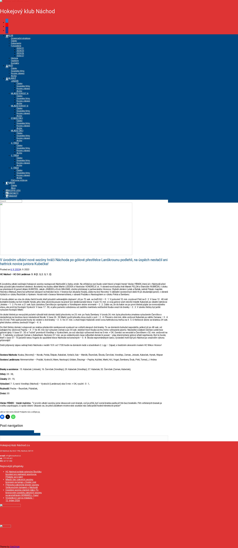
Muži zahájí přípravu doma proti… (17, 431)
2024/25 (20, 50)
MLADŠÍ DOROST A (19, 93)
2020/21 (20, 48)
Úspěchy (15, 60)
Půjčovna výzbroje (19, 180)
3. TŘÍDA (15, 155)
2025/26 (20, 53)
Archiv (14, 76)
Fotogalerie (16, 46)
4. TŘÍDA (15, 143)
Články (14, 41)
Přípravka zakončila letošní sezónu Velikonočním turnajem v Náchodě (22, 486)
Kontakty (15, 63)
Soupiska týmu (17, 71)
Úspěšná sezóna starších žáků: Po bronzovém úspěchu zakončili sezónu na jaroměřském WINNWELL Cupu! (24, 493)
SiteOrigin (15, 546)
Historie (14, 58)
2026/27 (20, 55)
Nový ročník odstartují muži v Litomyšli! (20, 434)
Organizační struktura (20, 38)
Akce (13, 188)
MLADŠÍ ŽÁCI (17, 130)
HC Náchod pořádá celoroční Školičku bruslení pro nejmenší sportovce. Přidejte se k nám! (23, 474)
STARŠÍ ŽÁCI (17, 118)
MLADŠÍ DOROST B (19, 106)
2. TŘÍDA (15, 168)
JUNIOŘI (14, 81)
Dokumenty (16, 43)
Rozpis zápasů (17, 73)
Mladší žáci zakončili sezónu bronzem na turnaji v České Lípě (21, 480)
